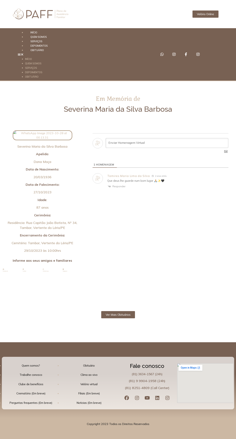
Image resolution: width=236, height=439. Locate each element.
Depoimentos (33, 72)
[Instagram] (174, 54)
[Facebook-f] (186, 54)
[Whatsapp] (162, 54)
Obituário (37, 50)
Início (28, 59)
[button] (83, 54)
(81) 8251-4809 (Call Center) (147, 388)
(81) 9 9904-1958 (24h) (147, 381)
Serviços (31, 67)
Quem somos (33, 63)
